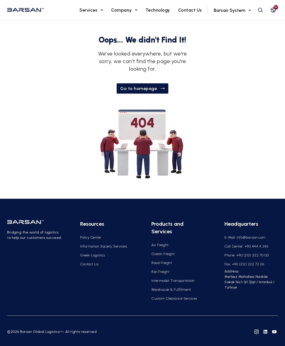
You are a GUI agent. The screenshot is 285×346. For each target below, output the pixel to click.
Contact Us (190, 10)
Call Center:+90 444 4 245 (246, 246)
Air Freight (160, 245)
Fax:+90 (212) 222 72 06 (244, 264)
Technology (158, 10)
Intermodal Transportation (173, 280)
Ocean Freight (163, 254)
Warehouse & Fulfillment (171, 289)
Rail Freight (160, 272)
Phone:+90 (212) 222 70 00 (246, 255)
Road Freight (161, 263)
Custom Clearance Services (174, 298)
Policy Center (91, 237)
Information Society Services (103, 246)
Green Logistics (92, 255)
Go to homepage (138, 88)
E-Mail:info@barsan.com (245, 237)
